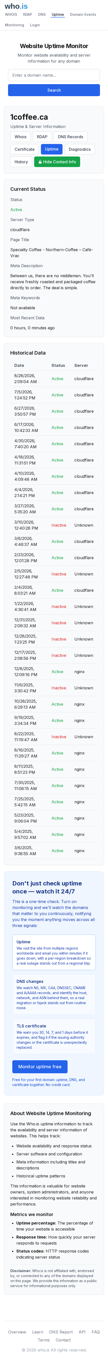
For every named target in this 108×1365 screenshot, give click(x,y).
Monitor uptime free (40, 1066)
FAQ (96, 1331)
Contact (63, 1339)
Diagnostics (80, 149)
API (82, 1331)
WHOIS (11, 14)
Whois (20, 136)
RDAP (27, 14)
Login (35, 25)
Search (54, 90)
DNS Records (70, 136)
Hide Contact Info (59, 161)
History (21, 161)
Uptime (58, 14)
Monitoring (14, 25)
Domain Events (83, 14)
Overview (17, 1331)
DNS (42, 14)
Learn (37, 1331)
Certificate (25, 149)
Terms (44, 1339)
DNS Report (61, 1331)
